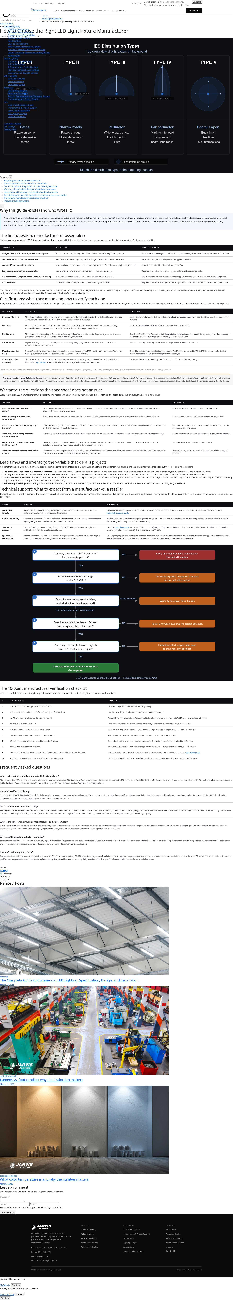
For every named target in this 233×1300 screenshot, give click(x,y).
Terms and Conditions (175, 1242)
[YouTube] (174, 1251)
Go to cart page (7, 1294)
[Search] (30, 20)
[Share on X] (1, 870)
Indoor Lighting (85, 10)
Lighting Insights (130, 1242)
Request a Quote (173, 1234)
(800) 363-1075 (44, 1252)
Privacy (184, 1270)
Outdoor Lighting (68, 10)
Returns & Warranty (174, 1238)
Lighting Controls (117, 10)
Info (55, 10)
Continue (5, 1298)
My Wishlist (5, 1285)
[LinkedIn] (167, 1251)
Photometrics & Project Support (136, 1234)
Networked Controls (89, 1242)
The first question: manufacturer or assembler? (25, 183)
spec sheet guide (122, 527)
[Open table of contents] (2, 206)
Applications (128, 1247)
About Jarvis (171, 1229)
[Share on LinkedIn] (4, 870)
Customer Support (37, 3)
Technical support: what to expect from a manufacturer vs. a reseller (35, 195)
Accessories (101, 10)
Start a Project (193, 10)
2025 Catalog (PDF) (131, 1229)
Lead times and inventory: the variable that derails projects (31, 192)
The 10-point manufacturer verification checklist (26, 198)
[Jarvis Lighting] (41, 10)
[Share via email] (6, 870)
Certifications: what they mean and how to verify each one (30, 186)
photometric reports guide (118, 513)
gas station (40, 362)
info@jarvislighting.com (47, 1260)
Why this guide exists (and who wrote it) (22, 180)
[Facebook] (171, 1251)
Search (196, 2)
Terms (178, 1270)
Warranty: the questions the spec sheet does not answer (30, 189)
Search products (151, 2)
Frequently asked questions (16, 201)
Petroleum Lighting (89, 1238)
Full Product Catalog (89, 1247)
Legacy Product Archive (133, 1251)
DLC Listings (49, 3)
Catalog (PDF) (61, 3)
